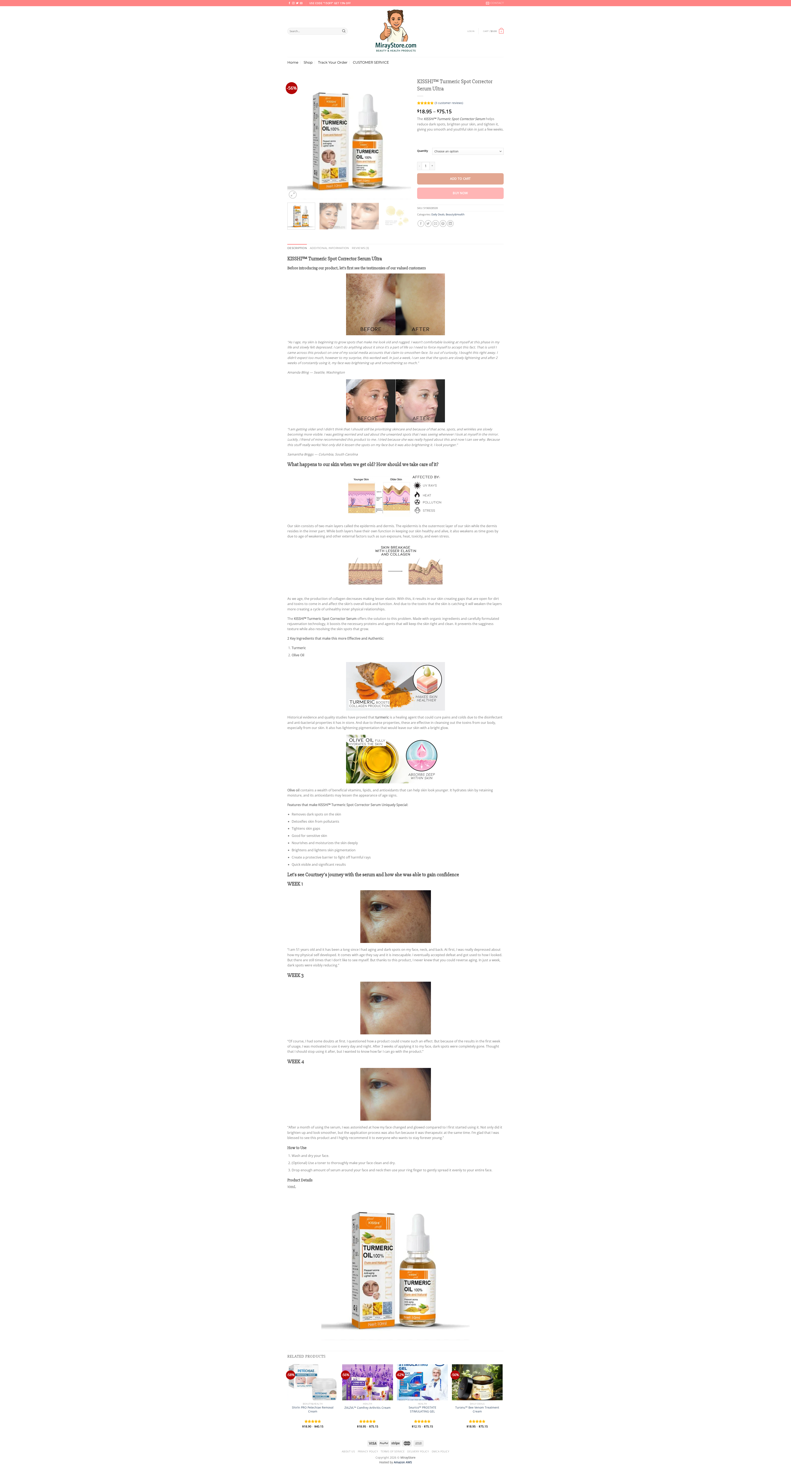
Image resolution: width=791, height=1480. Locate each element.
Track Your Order (333, 62)
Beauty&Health (455, 214)
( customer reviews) (449, 103)
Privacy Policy (368, 1451)
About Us (348, 1451)
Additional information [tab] (329, 248)
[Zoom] (293, 195)
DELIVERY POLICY (418, 1451)
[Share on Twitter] (428, 223)
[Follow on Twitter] (297, 3)
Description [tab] (297, 248)
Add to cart (460, 178)
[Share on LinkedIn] (450, 223)
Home (292, 62)
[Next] (403, 137)
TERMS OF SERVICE (393, 1451)
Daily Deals (438, 214)
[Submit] (343, 31)
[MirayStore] (395, 31)
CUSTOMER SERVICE (371, 62)
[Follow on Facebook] (289, 3)
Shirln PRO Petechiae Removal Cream (312, 1409)
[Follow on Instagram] (293, 3)
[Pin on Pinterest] (443, 223)
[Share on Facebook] (421, 223)
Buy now (460, 193)
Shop (308, 62)
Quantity (422, 151)
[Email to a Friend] (435, 223)
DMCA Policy (440, 1451)
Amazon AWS (403, 1462)
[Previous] (295, 137)
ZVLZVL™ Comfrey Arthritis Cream (367, 1408)
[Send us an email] (301, 3)
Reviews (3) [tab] (360, 248)
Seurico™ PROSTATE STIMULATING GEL (422, 1409)
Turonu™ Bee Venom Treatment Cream (477, 1409)
